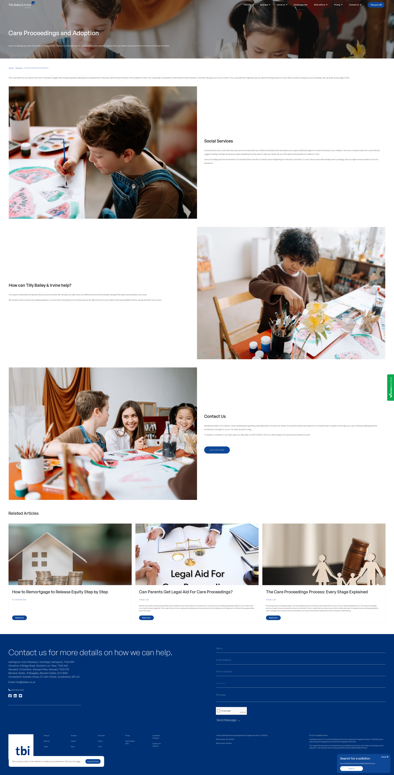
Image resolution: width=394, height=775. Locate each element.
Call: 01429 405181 (217, 450)
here (78, 761)
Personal (247, 5)
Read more (19, 618)
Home (11, 68)
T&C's (100, 747)
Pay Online (101, 735)
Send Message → (228, 720)
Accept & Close (93, 761)
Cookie (46, 747)
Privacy (127, 735)
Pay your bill (376, 4)
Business (264, 5)
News (72, 747)
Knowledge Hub (300, 5)
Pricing (337, 5)
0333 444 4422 (17, 690)
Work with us (319, 5)
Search (351, 768)
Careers (73, 741)
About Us (281, 5)
